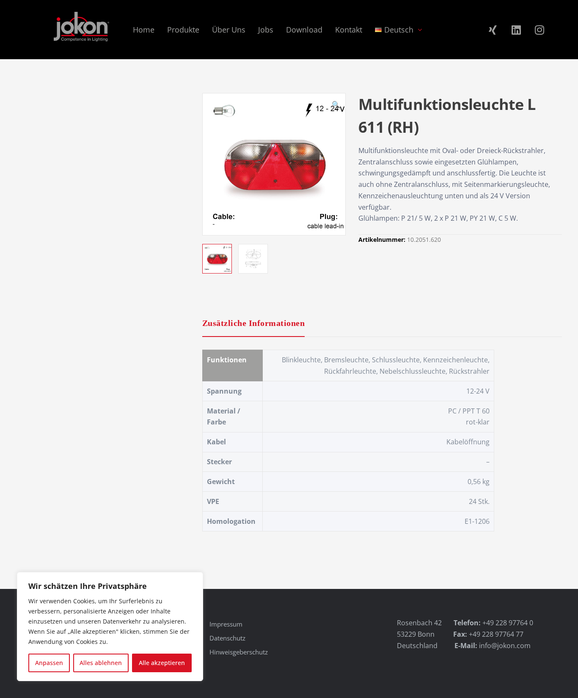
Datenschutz (227, 638)
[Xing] (493, 29)
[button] (336, 105)
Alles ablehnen (101, 663)
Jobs (265, 30)
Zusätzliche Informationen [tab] (253, 323)
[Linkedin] (516, 29)
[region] (110, 626)
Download (304, 30)
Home (143, 30)
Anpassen (49, 663)
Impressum (225, 624)
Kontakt (348, 30)
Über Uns (228, 30)
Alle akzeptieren (162, 663)
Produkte (183, 30)
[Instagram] (539, 29)
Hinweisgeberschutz (238, 652)
